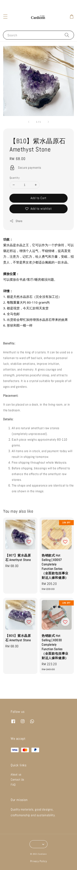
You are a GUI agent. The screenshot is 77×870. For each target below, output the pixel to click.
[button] (5, 16)
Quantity (14, 178)
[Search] (67, 35)
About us (16, 774)
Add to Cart (38, 198)
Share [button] (19, 221)
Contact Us (17, 779)
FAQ (13, 785)
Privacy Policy (38, 861)
